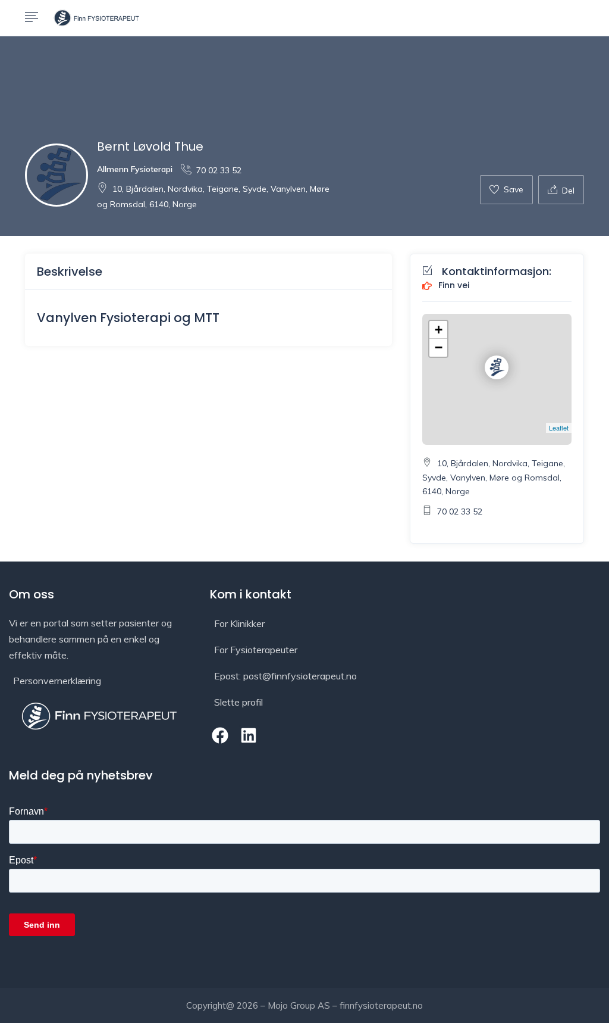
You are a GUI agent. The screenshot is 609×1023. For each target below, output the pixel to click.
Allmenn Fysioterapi (134, 169)
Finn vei (452, 286)
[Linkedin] (249, 735)
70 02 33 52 (218, 170)
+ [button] (438, 329)
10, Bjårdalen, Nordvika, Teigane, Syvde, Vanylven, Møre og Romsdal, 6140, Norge (493, 477)
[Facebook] (220, 735)
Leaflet (559, 427)
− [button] (438, 347)
